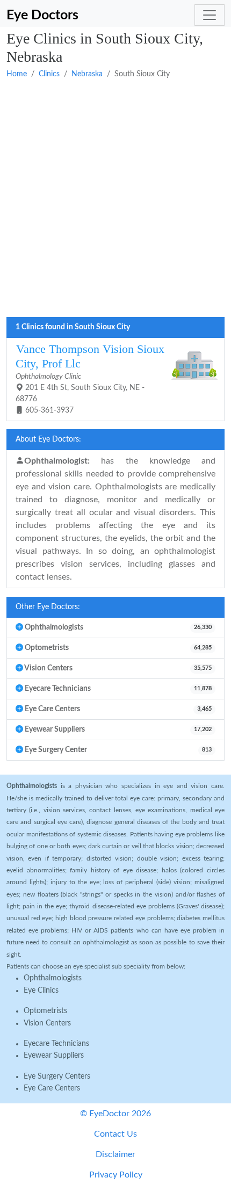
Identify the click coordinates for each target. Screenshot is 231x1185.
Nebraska (87, 74)
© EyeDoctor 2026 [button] (115, 1113)
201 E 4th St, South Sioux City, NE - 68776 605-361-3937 (90, 378)
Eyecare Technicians (56, 1043)
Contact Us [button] (115, 1134)
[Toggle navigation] (209, 15)
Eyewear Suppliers (54, 1055)
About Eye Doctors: (48, 439)
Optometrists (45, 1011)
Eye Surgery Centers (57, 1076)
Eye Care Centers (52, 1088)
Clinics (49, 74)
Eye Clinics (41, 990)
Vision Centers (47, 1023)
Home (16, 74)
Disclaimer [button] (115, 1154)
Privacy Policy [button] (115, 1174)
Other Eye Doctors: (48, 607)
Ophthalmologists (53, 978)
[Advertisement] (115, 198)
